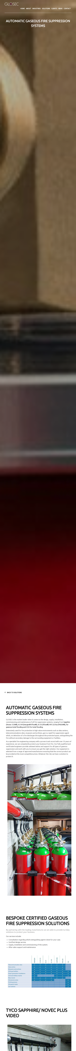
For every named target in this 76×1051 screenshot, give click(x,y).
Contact (67, 8)
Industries (36, 8)
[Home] (12, 4)
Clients (54, 8)
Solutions (46, 8)
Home (22, 8)
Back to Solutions (14, 692)
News (60, 8)
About (28, 8)
